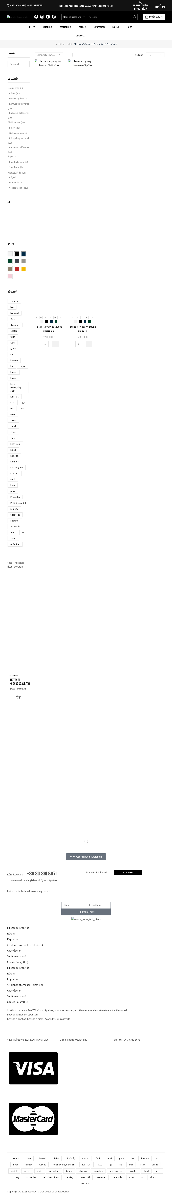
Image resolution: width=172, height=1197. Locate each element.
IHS (12, 408)
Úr (23, 532)
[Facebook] (36, 17)
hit (11, 366)
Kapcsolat (80, 35)
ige (23, 402)
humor (13, 372)
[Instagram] (42, 17)
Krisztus (14, 473)
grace (13, 348)
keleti (13, 449)
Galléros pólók (16, 98)
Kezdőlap (59, 44)
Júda (12, 437)
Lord (12, 479)
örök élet (15, 544)
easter (13, 330)
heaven (14, 360)
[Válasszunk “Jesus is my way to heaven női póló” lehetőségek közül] (89, 344)
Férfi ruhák (14, 122)
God (12, 342)
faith (12, 336)
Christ (13, 319)
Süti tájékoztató (16, 956)
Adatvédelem (14, 950)
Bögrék (13, 177)
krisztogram (16, 467)
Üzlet (32, 27)
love (12, 485)
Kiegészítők (14, 172)
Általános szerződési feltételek (25, 945)
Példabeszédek (18, 502)
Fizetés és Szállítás (18, 927)
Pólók (12, 93)
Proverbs (15, 497)
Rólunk (115, 27)
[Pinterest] (54, 17)
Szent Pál (15, 514)
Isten (12, 414)
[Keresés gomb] (134, 17)
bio (12, 307)
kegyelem (15, 443)
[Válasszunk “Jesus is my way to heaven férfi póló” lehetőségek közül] (55, 344)
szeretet (14, 520)
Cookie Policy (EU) (17, 962)
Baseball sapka (16, 161)
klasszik (14, 455)
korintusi (14, 461)
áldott (13, 538)
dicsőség (15, 324)
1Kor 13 (14, 301)
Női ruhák (13, 88)
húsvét (13, 378)
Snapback (14, 167)
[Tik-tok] (48, 17)
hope (22, 366)
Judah (13, 426)
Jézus (13, 432)
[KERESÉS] (26, 64)
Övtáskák (14, 182)
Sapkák (12, 156)
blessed (14, 313)
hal (11, 354)
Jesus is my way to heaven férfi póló (49, 329)
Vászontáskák (16, 187)
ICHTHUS (14, 396)
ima (22, 408)
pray (12, 491)
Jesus (13, 420)
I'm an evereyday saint (15, 387)
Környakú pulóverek (19, 103)
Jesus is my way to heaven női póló (83, 329)
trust (12, 532)
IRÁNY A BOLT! (18, 697)
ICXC (12, 402)
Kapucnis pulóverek (19, 112)
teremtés (15, 526)
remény (14, 508)
